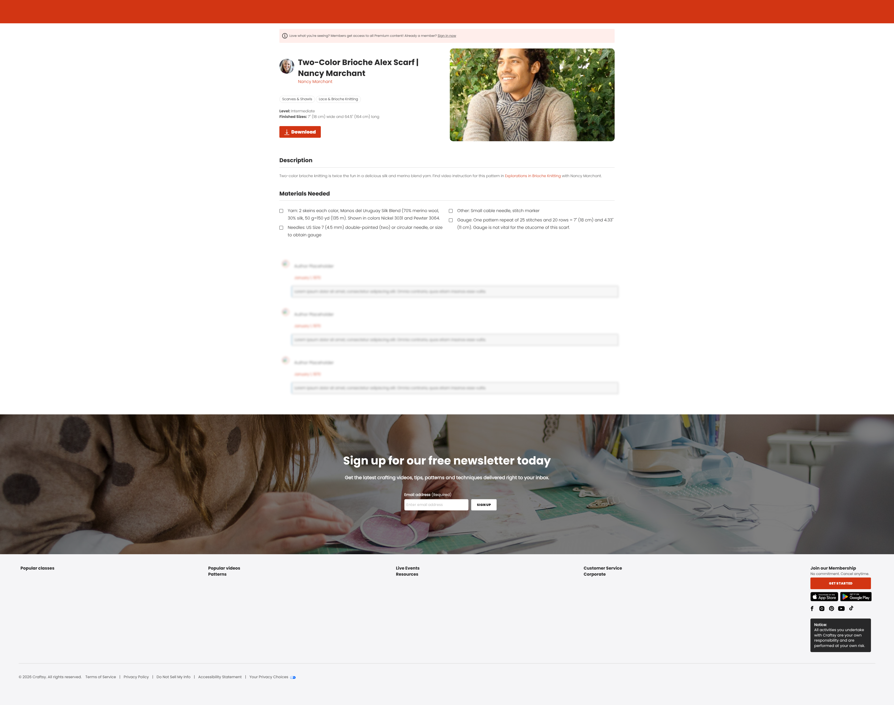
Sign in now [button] (447, 35)
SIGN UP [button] (484, 504)
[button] (825, 596)
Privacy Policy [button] (136, 677)
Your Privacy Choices (268, 677)
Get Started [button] (841, 583)
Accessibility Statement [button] (220, 677)
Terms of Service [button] (100, 677)
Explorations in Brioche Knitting (533, 176)
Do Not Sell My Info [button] (174, 677)
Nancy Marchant (315, 82)
